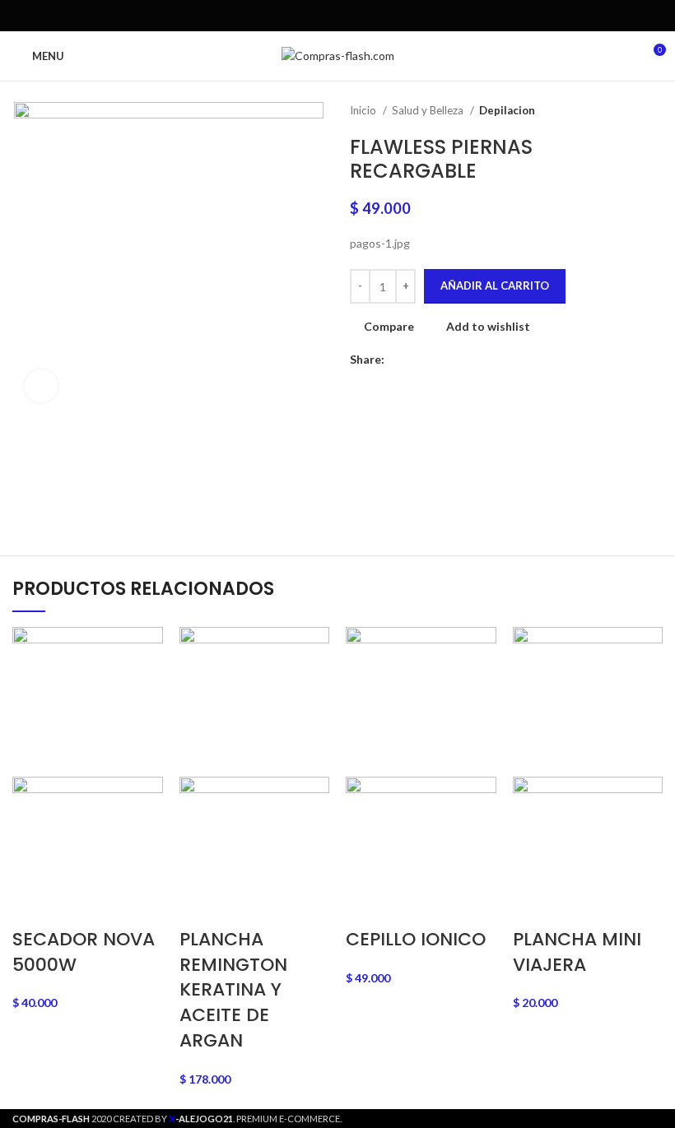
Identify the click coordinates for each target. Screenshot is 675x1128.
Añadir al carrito (494, 285)
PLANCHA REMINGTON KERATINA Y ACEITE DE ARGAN (233, 989)
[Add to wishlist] (380, 1059)
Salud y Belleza (429, 110)
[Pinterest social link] (337, 15)
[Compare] (352, 1059)
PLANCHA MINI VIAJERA (577, 951)
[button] (294, 1059)
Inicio (364, 110)
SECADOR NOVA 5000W (83, 951)
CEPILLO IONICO (416, 939)
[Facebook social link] (300, 15)
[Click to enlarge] (41, 385)
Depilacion (507, 110)
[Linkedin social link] (356, 15)
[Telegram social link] (375, 15)
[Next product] (654, 111)
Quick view (323, 1059)
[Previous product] (621, 111)
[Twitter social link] (319, 15)
